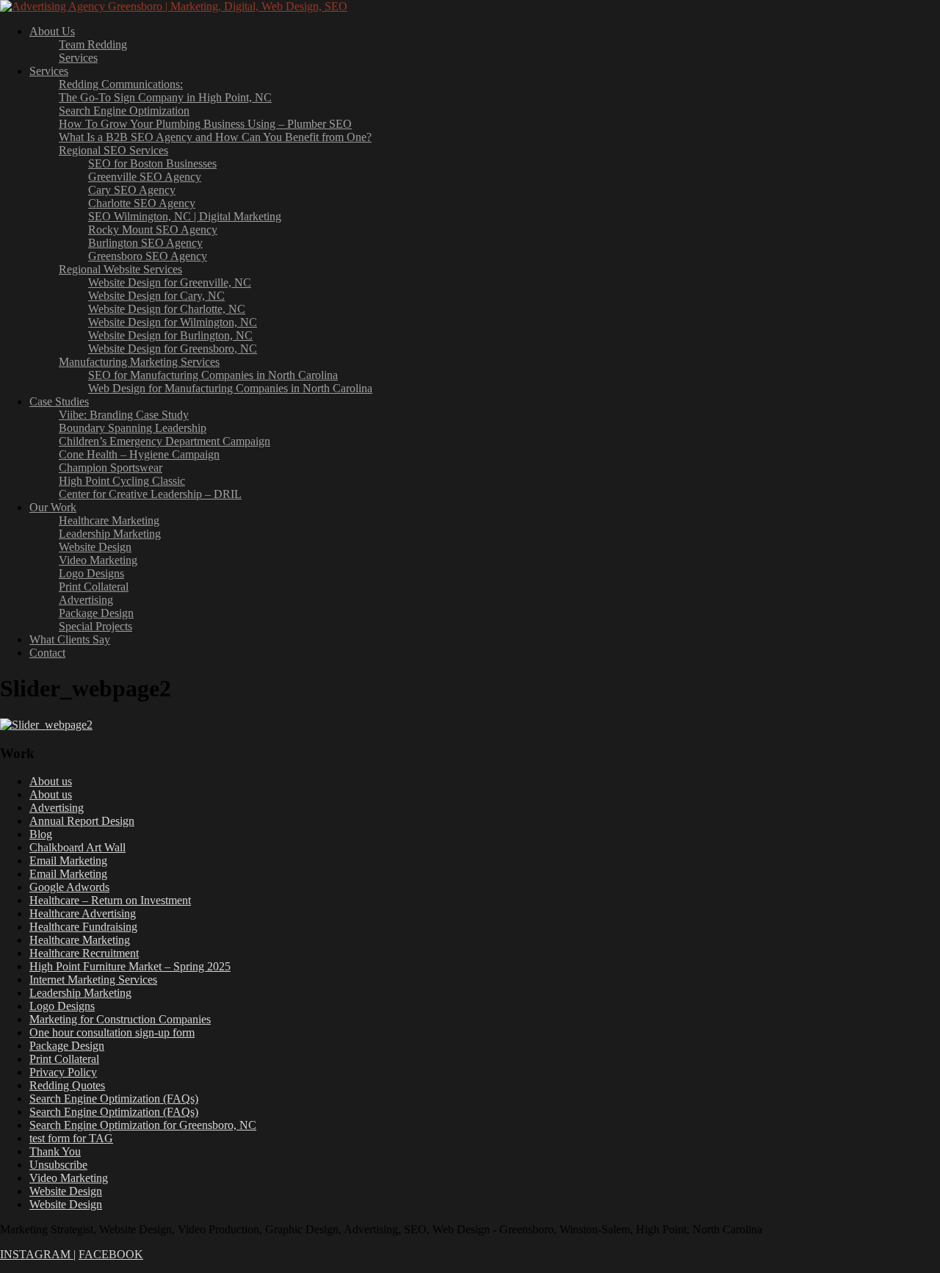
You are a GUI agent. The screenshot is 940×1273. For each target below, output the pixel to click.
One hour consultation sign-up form (112, 1032)
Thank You (55, 1151)
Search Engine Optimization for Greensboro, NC (142, 1125)
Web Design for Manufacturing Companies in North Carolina (230, 388)
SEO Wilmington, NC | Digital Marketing (184, 216)
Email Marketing (68, 860)
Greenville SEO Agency (144, 176)
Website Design (95, 547)
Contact (47, 652)
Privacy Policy (63, 1072)
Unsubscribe (58, 1164)
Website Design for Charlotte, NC (166, 309)
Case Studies (59, 401)
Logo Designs (91, 573)
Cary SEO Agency (132, 190)
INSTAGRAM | (38, 1254)
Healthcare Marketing (109, 520)
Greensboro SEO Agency (147, 256)
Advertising (86, 600)
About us (50, 781)
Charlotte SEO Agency (141, 203)
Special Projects (95, 626)
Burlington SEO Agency (145, 243)
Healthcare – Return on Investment (110, 900)
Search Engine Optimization (124, 110)
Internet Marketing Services (93, 979)
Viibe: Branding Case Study (124, 414)
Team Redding (93, 44)
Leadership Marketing (110, 533)
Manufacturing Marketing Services (139, 362)
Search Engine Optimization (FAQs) (113, 1098)
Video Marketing (98, 560)
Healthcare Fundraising (83, 926)
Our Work (52, 507)
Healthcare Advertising (82, 913)
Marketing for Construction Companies (120, 1019)
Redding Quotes (67, 1085)
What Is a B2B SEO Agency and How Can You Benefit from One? (215, 137)
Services (78, 57)
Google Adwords (69, 887)
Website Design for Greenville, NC (169, 282)
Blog (40, 834)
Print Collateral (94, 586)
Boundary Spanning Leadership (132, 428)
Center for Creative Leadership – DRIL (150, 494)
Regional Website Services (120, 269)
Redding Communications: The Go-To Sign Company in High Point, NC (165, 91)
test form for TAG (71, 1138)
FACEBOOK (111, 1254)
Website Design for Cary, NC (156, 295)
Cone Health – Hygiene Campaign (139, 454)
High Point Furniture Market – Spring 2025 (130, 966)
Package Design (96, 613)
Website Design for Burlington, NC (170, 335)
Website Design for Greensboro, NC (172, 348)
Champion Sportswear (110, 467)
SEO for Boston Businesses (152, 163)
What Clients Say (69, 639)
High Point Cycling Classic (122, 481)
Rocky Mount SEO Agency (152, 229)
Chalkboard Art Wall (77, 847)
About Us (52, 31)
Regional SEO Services (113, 150)
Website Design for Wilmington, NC (172, 322)
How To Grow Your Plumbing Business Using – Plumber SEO (205, 124)
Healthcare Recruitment (84, 953)
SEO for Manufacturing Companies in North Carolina (213, 375)
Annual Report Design (81, 821)
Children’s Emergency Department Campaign (164, 441)
